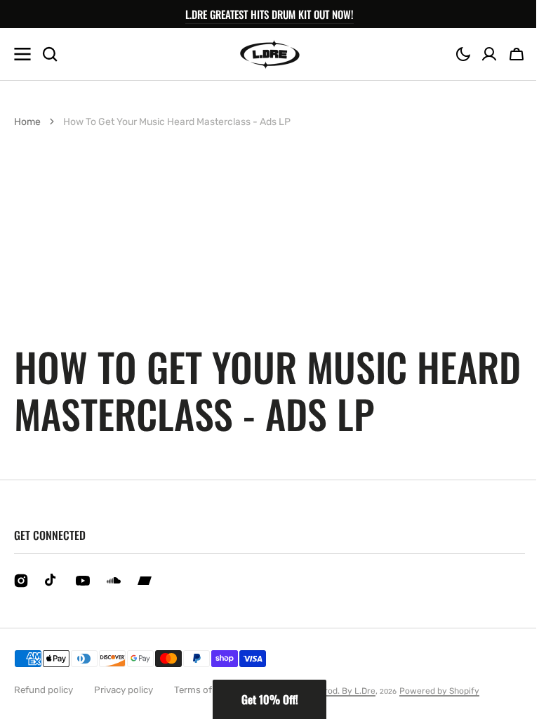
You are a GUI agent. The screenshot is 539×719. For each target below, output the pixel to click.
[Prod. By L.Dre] (269, 54)
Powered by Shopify (439, 691)
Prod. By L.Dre (347, 691)
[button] (463, 54)
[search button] (49, 54)
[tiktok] (51, 580)
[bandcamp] (144, 580)
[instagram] (21, 580)
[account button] (489, 54)
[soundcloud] (113, 580)
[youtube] (82, 580)
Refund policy (43, 690)
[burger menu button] (22, 54)
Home (27, 122)
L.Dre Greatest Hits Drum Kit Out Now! (269, 14)
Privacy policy (123, 690)
